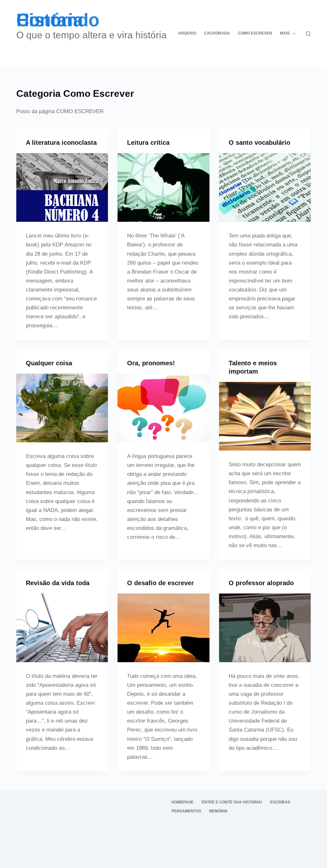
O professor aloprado (261, 582)
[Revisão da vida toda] (62, 627)
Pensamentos (186, 811)
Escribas (280, 802)
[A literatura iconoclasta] (62, 187)
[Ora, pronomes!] (163, 408)
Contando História (57, 20)
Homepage (182, 802)
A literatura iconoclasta (61, 142)
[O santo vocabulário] (265, 187)
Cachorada (217, 33)
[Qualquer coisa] (62, 408)
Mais (285, 33)
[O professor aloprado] (265, 627)
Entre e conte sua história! (232, 802)
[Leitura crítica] (163, 187)
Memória (218, 811)
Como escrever (255, 33)
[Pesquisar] (308, 33)
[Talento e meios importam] (265, 416)
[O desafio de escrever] (163, 627)
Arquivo (187, 33)
